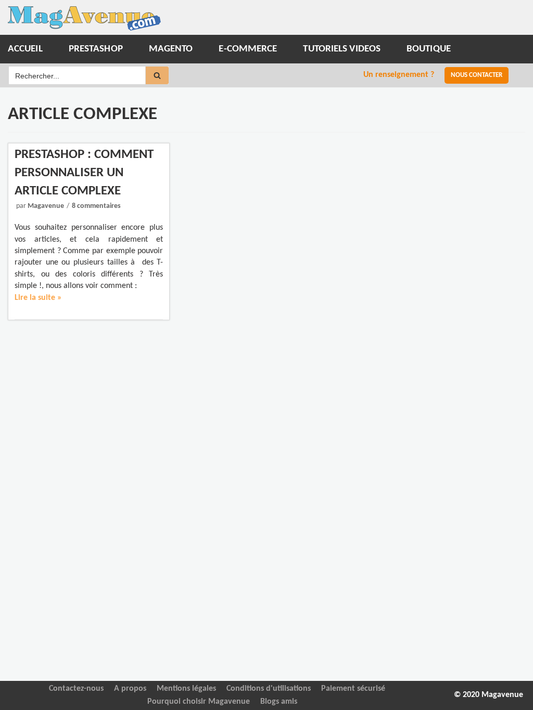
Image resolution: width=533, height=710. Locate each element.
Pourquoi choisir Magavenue (198, 702)
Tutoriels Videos (341, 49)
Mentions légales (186, 689)
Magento (171, 49)
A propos (130, 689)
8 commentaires (96, 206)
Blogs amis (278, 702)
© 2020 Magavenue (488, 695)
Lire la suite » (38, 298)
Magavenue (46, 206)
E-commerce (248, 49)
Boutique (429, 49)
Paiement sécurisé (353, 689)
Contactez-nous (76, 689)
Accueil (25, 49)
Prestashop (96, 49)
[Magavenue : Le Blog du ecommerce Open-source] (84, 18)
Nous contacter (476, 75)
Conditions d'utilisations (268, 689)
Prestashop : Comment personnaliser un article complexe (84, 173)
